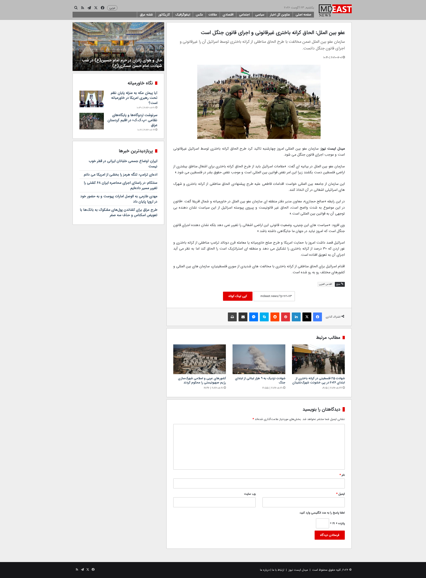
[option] (118, 46)
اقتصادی (228, 14)
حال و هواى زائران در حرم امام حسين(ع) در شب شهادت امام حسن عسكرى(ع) (122, 61)
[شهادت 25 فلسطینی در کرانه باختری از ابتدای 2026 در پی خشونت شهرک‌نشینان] (318, 359)
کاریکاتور (164, 14)
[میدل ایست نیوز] (335, 11)
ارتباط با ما (278, 570)
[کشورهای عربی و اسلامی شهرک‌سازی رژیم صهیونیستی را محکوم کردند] (199, 359)
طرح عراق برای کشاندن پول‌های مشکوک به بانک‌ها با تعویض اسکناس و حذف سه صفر (118, 212)
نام (342, 475)
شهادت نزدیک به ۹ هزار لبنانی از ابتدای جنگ (260, 380)
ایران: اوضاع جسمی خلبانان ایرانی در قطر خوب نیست (123, 163)
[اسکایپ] (264, 316)
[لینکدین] (296, 316)
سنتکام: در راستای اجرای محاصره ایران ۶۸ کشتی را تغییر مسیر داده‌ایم (120, 185)
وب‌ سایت (250, 494)
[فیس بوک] (317, 316)
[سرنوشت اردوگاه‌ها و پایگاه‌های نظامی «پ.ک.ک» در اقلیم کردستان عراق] (91, 121)
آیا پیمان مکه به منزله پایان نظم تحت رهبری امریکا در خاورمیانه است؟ (134, 98)
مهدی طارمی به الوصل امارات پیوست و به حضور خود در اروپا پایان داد (118, 198)
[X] (306, 316)
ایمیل (340, 494)
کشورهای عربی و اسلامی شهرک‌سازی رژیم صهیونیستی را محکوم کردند (202, 380)
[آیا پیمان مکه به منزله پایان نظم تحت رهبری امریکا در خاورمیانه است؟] (91, 99)
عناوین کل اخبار (280, 14)
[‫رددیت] (274, 316)
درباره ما (265, 570)
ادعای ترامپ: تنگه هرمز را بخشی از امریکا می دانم (120, 174)
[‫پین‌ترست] (285, 316)
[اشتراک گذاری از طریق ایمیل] (243, 316)
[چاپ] (232, 316)
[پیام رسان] (253, 316)
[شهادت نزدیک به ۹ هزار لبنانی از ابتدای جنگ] (259, 359)
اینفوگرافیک (182, 14)
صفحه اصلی (303, 14)
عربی (112, 8)
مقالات (213, 14)
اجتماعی (244, 14)
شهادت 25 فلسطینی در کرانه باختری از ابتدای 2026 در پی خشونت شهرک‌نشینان (318, 380)
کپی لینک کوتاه (238, 296)
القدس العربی (325, 284)
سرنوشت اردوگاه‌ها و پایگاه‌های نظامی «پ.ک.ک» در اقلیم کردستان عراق (132, 120)
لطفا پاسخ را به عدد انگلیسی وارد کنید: (322, 512)
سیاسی (259, 14)
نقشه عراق (146, 14)
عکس (199, 14)
